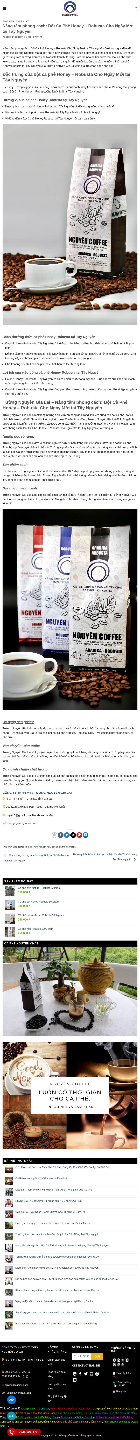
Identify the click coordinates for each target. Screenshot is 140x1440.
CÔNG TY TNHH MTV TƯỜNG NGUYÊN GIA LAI (37, 792)
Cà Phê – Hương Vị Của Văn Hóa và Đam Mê (41, 1178)
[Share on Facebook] (61, 835)
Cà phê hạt (43, 1408)
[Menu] (5, 8)
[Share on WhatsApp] (54, 835)
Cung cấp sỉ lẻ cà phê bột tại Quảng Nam (79, 1421)
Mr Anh (40, 37)
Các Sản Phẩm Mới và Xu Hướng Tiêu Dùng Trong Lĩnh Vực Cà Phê (53, 1189)
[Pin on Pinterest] (79, 835)
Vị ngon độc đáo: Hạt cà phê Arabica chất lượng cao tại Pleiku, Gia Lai (54, 1301)
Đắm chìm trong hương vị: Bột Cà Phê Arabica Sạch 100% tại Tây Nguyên (57, 1267)
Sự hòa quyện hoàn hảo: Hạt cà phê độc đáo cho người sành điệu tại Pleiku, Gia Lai (62, 1312)
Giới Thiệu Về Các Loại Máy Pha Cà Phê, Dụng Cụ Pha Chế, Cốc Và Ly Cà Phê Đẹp (62, 1167)
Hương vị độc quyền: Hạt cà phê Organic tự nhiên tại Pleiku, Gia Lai (53, 1223)
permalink (71, 847)
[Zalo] (12, 1416)
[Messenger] (12, 1400)
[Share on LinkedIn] (85, 835)
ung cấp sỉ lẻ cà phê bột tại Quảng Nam (116, 1408)
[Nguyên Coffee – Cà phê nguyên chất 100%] (70, 8)
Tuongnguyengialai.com (21, 823)
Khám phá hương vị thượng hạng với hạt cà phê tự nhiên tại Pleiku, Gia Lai (57, 1290)
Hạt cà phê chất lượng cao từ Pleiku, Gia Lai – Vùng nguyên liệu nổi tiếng (56, 1323)
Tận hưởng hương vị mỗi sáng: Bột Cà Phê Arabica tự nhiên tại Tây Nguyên (57, 1256)
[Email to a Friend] (73, 835)
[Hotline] (12, 1432)
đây (51, 815)
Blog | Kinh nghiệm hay (16, 21)
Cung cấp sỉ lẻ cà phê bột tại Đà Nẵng (116, 1412)
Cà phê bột (29, 1408)
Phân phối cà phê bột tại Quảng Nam (70, 1408)
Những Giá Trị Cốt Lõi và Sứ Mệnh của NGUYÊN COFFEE (48, 1200)
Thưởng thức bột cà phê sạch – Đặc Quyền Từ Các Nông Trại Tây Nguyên (57, 1234)
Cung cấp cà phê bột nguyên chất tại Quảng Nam (27, 1412)
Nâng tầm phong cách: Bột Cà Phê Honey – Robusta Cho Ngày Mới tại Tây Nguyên (62, 1245)
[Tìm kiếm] (136, 8)
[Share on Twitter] (67, 835)
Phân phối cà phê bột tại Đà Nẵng (75, 1412)
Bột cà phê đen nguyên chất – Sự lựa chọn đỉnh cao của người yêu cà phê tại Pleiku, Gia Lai (66, 1278)
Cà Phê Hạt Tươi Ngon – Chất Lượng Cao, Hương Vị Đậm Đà (50, 1211)
